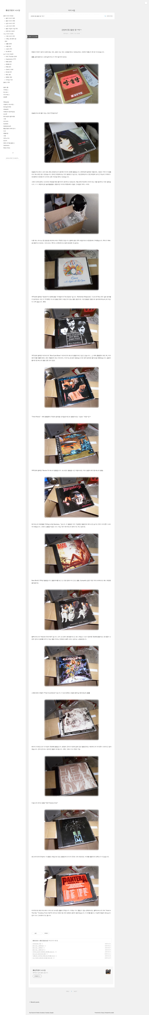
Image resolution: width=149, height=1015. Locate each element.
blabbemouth (7, 126)
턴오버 (5, 140)
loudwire (5, 123)
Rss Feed (31, 1012)
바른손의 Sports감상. (9, 111)
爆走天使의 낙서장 (13, 10)
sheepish (5, 109)
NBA (9, 61)
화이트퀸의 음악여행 (9, 116)
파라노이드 (6, 138)
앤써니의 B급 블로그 (9, 143)
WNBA (8, 64)
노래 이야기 (10, 26)
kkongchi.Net (7, 107)
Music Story (6, 148)
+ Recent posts (34, 1002)
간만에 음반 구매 (37, 943)
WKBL (9, 77)
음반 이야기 (10, 21)
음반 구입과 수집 (12, 28)
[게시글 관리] (40, 933)
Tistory (102, 1012)
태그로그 (5, 92)
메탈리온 (5, 133)
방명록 (5, 97)
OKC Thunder (11, 56)
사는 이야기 (8, 33)
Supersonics (11, 59)
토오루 (5, 114)
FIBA (8, 67)
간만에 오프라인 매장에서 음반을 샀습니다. (43, 951)
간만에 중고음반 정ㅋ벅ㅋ (38, 16)
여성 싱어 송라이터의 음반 (39, 954)
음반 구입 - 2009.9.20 (38, 945)
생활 (9, 43)
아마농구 (9, 79)
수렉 (4, 119)
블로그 (6, 82)
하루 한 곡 (10, 31)
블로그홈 (5, 87)
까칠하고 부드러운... (8, 104)
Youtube (47, 1012)
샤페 (4, 135)
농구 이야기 (8, 54)
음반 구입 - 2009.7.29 (38, 949)
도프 (4, 131)
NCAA (9, 72)
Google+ (52, 1012)
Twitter (37, 1012)
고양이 (9, 49)
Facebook (42, 1012)
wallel (112, 1012)
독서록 (8, 51)
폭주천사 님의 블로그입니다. (40, 972)
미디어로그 (6, 94)
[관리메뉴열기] (146, 3)
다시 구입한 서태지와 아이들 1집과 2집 (42, 958)
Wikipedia (6, 102)
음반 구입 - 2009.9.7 (38, 947)
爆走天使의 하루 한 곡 (9, 128)
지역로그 (5, 89)
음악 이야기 (8, 16)
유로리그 (9, 69)
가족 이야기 (10, 36)
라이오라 (5, 121)
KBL (8, 74)
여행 (8, 46)
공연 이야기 (10, 23)
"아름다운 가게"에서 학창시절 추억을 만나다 (44, 956)
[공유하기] (38, 933)
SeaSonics (6, 145)
